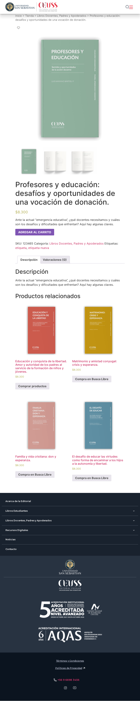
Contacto (11, 549)
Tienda (29, 15)
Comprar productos (32, 386)
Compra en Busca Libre (91, 379)
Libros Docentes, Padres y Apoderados (61, 15)
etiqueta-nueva (38, 248)
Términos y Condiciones (70, 660)
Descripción (29, 259)
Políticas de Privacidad (68, 668)
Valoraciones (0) (55, 259)
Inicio (18, 15)
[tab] (29, 259)
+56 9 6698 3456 (68, 680)
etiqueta (21, 248)
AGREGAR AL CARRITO (34, 232)
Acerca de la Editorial (18, 501)
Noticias (10, 539)
